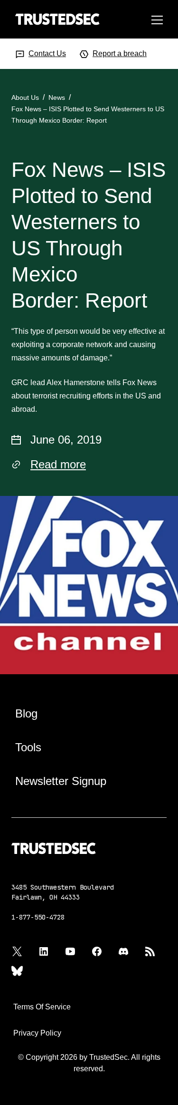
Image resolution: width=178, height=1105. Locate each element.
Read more (58, 464)
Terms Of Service (42, 1007)
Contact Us (47, 53)
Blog (26, 713)
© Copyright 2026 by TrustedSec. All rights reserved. (89, 1063)
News (56, 97)
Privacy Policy (37, 1033)
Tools (28, 747)
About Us (25, 97)
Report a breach (120, 53)
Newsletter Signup (60, 781)
